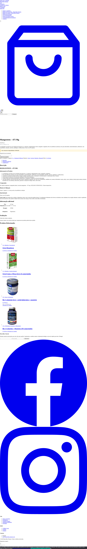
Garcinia (32, 158)
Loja (1, 2)
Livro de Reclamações (7, 15)
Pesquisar (14, 114)
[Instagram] (43, 513)
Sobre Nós (2, 8)
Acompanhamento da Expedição (9, 17)
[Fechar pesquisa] (1, 112)
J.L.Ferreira (48, 158)
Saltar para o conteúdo (4, 0)
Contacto (4, 530)
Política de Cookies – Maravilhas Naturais (11, 13)
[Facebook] (43, 426)
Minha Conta (2, 6)
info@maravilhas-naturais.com (9, 536)
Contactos (5, 18)
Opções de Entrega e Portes (8, 16)
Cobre (29, 158)
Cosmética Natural (6, 521)
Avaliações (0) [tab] (5, 162)
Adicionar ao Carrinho (4, 156)
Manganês (41, 158)
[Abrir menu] (2, 110)
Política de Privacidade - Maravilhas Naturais (22, 548)
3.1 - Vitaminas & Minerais (17, 158)
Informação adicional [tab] (7, 161)
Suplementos (5, 520)
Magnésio (36, 158)
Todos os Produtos (6, 518)
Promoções (2, 4)
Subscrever (27, 338)
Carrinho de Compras (4, 5)
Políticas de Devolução (7, 14)
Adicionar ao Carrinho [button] (12, 250)
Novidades (5, 523)
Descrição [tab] (5, 160)
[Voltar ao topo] (0, 543)
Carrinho (4, 529)
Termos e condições (7, 10)
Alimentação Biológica (7, 522)
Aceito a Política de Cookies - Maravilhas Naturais (40, 548)
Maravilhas (4, 1)
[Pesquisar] (0, 21)
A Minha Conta (6, 528)
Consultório (2, 7)
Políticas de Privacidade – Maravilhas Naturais (12, 11)
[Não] (50, 548)
